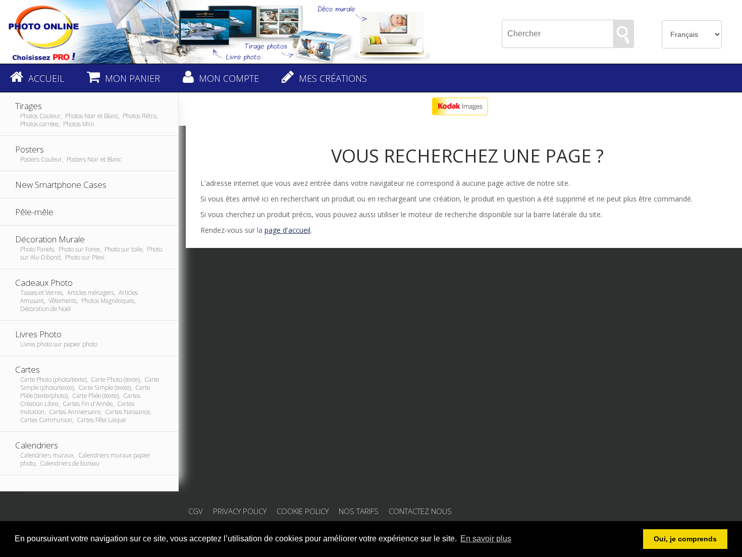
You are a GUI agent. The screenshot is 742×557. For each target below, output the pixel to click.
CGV (195, 511)
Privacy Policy (240, 511)
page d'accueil (287, 230)
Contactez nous (420, 511)
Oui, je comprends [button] (685, 539)
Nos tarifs (359, 511)
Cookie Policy (303, 511)
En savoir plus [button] (485, 538)
